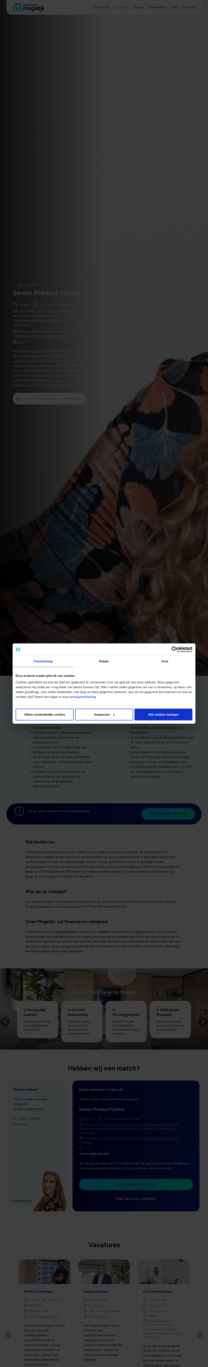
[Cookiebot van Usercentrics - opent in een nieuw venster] (174, 650)
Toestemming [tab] (43, 661)
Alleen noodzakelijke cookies (44, 714)
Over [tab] (164, 661)
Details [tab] (104, 661)
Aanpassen (102, 714)
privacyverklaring (83, 696)
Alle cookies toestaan (163, 714)
